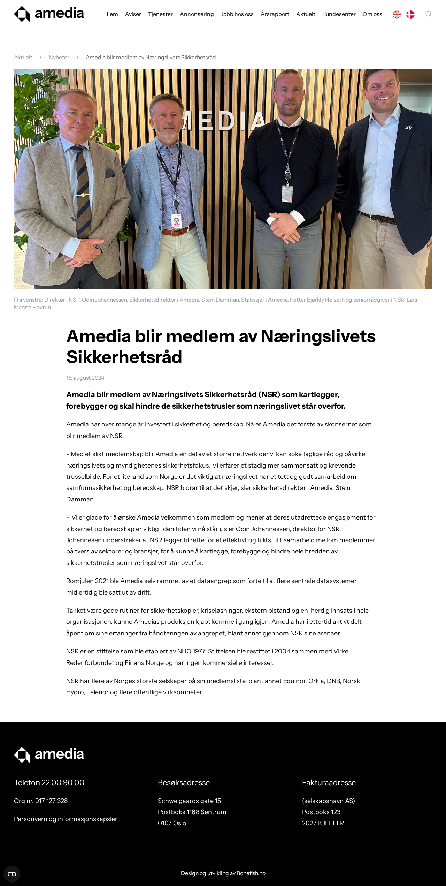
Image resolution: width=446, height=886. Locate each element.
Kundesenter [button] (339, 13)
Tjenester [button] (160, 13)
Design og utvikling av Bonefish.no (223, 873)
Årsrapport (275, 13)
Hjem (111, 13)
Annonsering (197, 13)
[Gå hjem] (49, 14)
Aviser (133, 13)
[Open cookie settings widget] (11, 874)
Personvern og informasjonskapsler (65, 819)
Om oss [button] (372, 13)
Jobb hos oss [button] (237, 13)
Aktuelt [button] (305, 13)
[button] (428, 14)
